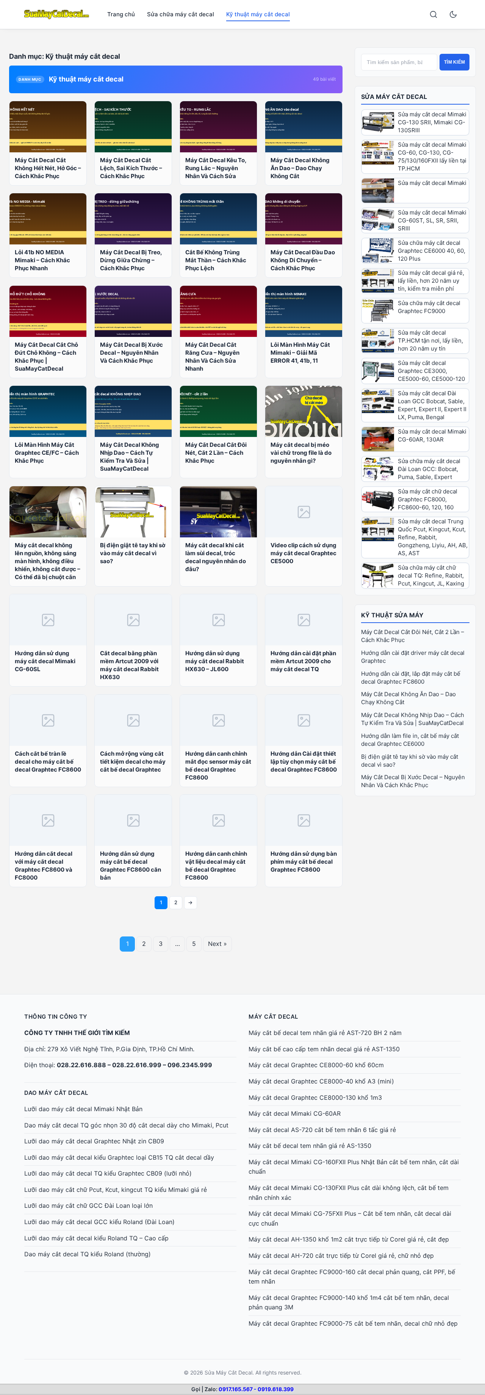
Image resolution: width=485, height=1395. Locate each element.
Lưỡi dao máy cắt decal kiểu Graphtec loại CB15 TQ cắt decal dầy (119, 1157)
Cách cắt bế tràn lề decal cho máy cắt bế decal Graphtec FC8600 (48, 761)
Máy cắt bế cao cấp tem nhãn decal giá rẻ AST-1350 (324, 1049)
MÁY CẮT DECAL (273, 1016)
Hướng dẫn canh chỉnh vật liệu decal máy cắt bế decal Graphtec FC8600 (216, 865)
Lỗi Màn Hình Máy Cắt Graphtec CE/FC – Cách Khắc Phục (47, 452)
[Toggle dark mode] (453, 14)
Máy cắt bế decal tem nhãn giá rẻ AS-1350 (310, 1145)
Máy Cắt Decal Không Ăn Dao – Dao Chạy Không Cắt (300, 168)
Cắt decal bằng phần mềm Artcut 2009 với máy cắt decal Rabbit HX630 (129, 665)
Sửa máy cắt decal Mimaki (432, 182)
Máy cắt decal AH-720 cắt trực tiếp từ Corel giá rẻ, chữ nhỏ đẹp (341, 1255)
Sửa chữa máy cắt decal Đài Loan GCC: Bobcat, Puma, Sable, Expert (429, 469)
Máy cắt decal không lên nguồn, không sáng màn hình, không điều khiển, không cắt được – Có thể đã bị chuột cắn (47, 561)
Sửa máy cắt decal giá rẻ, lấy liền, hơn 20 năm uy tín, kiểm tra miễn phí (431, 280)
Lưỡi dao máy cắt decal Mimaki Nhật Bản (83, 1109)
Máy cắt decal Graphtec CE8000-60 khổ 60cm (316, 1065)
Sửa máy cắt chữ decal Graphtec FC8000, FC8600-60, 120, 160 (427, 499)
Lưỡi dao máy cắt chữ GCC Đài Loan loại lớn (88, 1205)
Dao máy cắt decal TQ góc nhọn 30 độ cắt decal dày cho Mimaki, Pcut (126, 1125)
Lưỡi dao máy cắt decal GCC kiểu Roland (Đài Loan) (99, 1222)
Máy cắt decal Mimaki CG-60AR (295, 1113)
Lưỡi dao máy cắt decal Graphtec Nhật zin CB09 (94, 1141)
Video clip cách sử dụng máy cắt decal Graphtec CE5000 (303, 553)
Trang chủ (121, 14)
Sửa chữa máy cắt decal (180, 14)
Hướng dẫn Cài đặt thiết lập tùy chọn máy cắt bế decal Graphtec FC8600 (304, 761)
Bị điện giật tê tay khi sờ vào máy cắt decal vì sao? (132, 553)
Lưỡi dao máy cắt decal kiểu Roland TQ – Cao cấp (96, 1238)
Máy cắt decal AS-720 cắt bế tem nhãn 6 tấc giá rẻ (322, 1130)
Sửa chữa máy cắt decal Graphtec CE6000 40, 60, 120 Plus (431, 250)
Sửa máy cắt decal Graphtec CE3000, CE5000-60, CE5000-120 (431, 370)
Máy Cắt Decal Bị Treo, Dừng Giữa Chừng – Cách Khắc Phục (131, 260)
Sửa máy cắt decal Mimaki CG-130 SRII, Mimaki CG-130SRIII (432, 122)
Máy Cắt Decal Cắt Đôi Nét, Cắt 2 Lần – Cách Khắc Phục (216, 452)
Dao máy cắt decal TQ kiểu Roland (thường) (87, 1254)
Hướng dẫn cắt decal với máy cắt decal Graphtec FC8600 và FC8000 (43, 865)
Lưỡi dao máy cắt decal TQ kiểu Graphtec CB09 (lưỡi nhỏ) (108, 1173)
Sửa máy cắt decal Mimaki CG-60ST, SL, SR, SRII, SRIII (432, 220)
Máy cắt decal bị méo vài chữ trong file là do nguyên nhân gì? (301, 452)
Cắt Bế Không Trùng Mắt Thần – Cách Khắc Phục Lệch (215, 260)
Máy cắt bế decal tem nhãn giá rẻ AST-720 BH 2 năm (325, 1032)
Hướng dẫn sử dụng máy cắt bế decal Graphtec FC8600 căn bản (130, 865)
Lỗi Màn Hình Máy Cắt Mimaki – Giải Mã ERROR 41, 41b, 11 (300, 352)
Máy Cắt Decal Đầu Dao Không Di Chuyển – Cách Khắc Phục (303, 260)
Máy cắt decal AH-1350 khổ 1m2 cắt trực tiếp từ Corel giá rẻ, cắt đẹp (349, 1239)
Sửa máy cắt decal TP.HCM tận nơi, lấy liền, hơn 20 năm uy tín (430, 340)
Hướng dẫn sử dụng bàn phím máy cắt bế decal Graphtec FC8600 (304, 861)
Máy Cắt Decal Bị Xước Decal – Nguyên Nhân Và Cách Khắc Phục (131, 352)
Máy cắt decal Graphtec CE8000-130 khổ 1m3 (315, 1097)
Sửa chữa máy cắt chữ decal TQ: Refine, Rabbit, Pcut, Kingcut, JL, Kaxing (431, 575)
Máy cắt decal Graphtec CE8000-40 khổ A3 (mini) (321, 1081)
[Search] (433, 14)
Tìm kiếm (454, 62)
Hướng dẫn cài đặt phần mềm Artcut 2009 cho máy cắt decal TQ (303, 661)
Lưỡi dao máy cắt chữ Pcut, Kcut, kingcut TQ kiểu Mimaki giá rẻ (115, 1189)
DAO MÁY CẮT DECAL (56, 1092)
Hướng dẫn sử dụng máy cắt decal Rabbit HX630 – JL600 (214, 661)
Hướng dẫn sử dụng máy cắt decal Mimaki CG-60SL (45, 661)
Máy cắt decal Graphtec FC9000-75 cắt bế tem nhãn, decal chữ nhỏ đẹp (353, 1323)
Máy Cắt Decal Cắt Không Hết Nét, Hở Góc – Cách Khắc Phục (48, 168)
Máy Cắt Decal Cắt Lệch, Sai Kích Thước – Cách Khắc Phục (131, 168)
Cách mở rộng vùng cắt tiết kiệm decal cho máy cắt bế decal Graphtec (133, 761)
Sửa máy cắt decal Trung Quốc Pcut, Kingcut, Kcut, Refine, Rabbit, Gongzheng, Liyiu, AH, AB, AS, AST (433, 537)
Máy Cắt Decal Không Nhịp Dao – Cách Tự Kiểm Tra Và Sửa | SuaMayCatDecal (129, 456)
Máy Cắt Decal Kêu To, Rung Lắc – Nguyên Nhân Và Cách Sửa (215, 168)
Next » (217, 943)
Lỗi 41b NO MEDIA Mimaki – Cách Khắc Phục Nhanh (42, 260)
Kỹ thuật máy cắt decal (258, 14)
